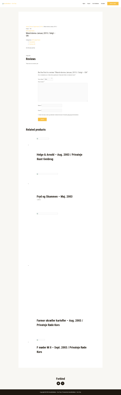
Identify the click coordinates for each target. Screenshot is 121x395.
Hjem (84, 3)
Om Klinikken (95, 3)
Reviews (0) (32, 44)
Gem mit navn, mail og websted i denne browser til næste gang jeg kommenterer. (59, 114)
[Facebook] (58, 383)
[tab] (62, 42)
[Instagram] (62, 383)
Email (39, 110)
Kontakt (103, 3)
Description (32, 42)
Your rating (41, 79)
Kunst (88, 3)
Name (40, 105)
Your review (41, 81)
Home (27, 26)
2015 (41, 26)
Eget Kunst (36, 26)
